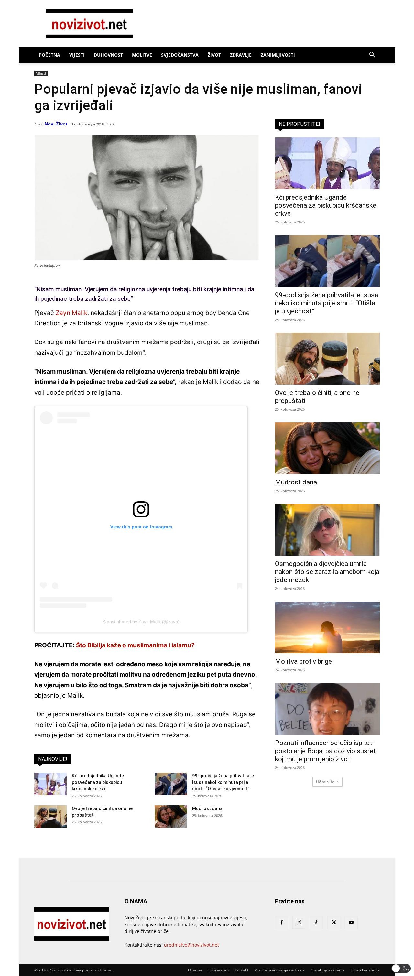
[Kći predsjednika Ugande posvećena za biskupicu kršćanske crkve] (50, 784)
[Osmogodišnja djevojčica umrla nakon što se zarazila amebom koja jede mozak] (327, 530)
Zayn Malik (71, 313)
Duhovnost (108, 55)
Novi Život (56, 124)
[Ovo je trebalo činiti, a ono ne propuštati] (50, 816)
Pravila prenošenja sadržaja (280, 970)
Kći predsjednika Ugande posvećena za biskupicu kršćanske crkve (98, 782)
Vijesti (77, 55)
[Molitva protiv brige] (327, 627)
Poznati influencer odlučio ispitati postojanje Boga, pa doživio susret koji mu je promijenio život (325, 751)
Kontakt (241, 970)
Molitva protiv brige (303, 661)
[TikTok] (316, 922)
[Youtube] (351, 922)
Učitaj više (325, 782)
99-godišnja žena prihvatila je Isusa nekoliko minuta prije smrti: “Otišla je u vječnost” (223, 782)
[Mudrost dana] (171, 816)
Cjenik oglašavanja (327, 970)
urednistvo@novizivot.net (191, 945)
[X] (333, 922)
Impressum (218, 970)
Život (214, 55)
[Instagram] (298, 922)
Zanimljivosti (278, 55)
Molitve (142, 55)
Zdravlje (241, 55)
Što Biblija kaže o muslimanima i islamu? (135, 645)
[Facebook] (281, 922)
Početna (49, 55)
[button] (372, 55)
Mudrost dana (207, 808)
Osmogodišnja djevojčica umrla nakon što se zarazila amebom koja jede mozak (327, 572)
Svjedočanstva (180, 55)
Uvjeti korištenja (365, 970)
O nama (195, 970)
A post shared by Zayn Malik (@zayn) (141, 621)
